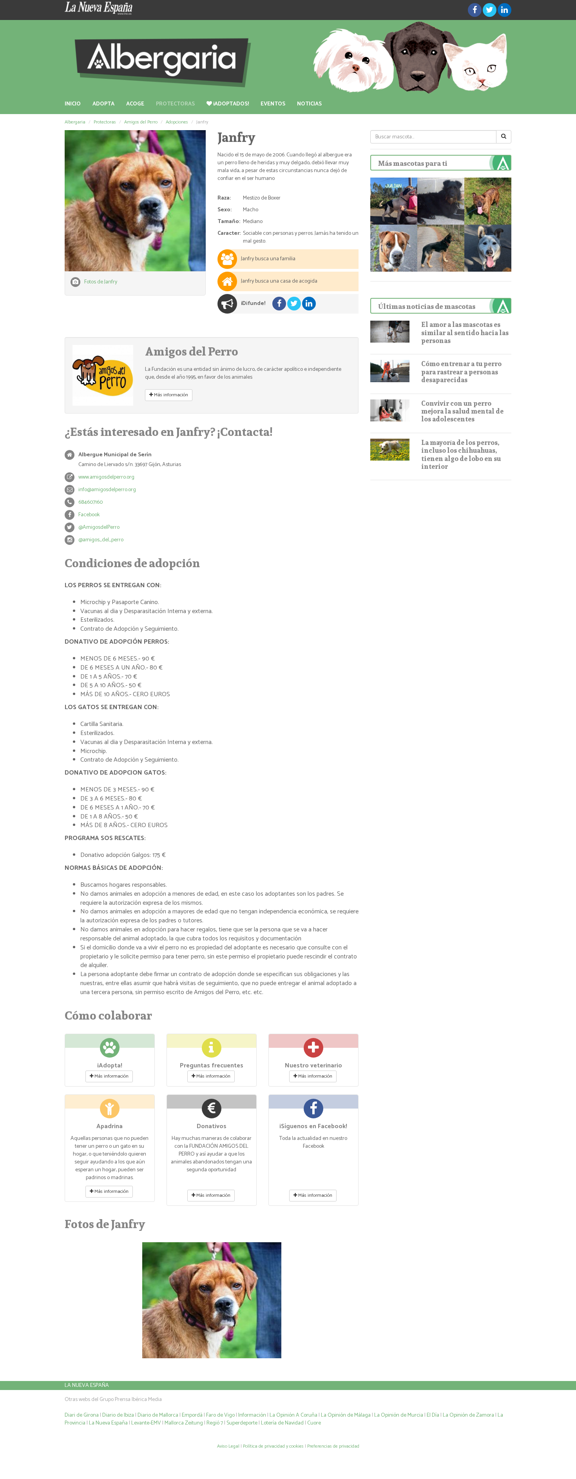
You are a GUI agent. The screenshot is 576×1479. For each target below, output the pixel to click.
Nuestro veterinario (313, 1065)
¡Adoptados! (230, 104)
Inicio (73, 104)
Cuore (314, 1423)
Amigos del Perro (141, 122)
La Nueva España (87, 1385)
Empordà (192, 1415)
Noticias (309, 104)
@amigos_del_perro (100, 539)
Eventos (273, 104)
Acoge (135, 104)
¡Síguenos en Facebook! (313, 1126)
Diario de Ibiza (118, 1415)
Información (252, 1415)
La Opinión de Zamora (468, 1415)
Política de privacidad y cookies (273, 1446)
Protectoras (175, 104)
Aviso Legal (228, 1446)
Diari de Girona (82, 1415)
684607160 (90, 502)
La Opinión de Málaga (346, 1415)
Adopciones (177, 122)
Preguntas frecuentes (211, 1065)
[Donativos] (211, 1111)
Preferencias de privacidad (333, 1446)
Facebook (89, 514)
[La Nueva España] (135, 8)
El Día (433, 1415)
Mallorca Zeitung (184, 1423)
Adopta (103, 104)
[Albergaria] (288, 57)
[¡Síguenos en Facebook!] (313, 1111)
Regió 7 (214, 1423)
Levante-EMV (146, 1423)
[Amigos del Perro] (102, 375)
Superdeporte (241, 1423)
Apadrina (109, 1126)
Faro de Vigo (220, 1415)
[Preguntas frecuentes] (211, 1051)
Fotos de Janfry (100, 282)
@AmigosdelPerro (99, 527)
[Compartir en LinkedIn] (504, 10)
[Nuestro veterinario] (313, 1051)
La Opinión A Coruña (293, 1415)
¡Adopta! (109, 1065)
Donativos (211, 1126)
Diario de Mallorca (158, 1415)
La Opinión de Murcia (398, 1415)
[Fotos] (135, 200)
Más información (170, 395)
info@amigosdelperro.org (107, 489)
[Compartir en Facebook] (475, 10)
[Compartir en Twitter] (489, 10)
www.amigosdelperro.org (106, 477)
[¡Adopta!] (110, 1051)
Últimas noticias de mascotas (426, 306)
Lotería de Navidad (282, 1423)
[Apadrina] (110, 1111)
